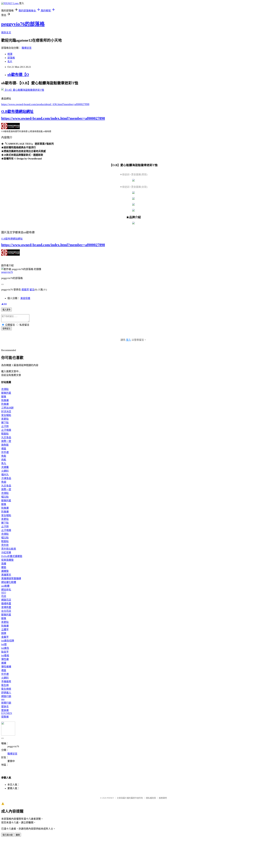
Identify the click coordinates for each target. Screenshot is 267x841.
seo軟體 (5, 586)
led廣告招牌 (7, 640)
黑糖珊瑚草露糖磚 (11, 578)
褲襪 (3, 663)
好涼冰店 (6, 411)
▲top (4, 303)
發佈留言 (6, 328)
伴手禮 (5, 452)
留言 (32, 289)
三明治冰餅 (7, 407)
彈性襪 (5, 659)
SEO (3, 592)
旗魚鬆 (5, 445)
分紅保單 (6, 552)
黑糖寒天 (6, 574)
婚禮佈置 (6, 603)
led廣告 (5, 648)
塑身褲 (5, 710)
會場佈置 (6, 607)
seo (2, 699)
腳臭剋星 (6, 393)
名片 (9, 61)
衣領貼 (5, 389)
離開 (18, 835)
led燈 (4, 644)
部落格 (11, 57)
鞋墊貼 (5, 433)
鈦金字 (5, 651)
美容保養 (25, 298)
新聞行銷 (6, 703)
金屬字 (5, 637)
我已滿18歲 (7, 835)
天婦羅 (5, 467)
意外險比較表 (8, 548)
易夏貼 (5, 419)
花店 (3, 596)
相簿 (9, 54)
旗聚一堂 (6, 441)
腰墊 (3, 567)
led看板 (5, 655)
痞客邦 (25, 289)
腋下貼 (5, 422)
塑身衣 (5, 706)
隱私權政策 (151, 798)
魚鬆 (3, 456)
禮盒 (3, 448)
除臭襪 (5, 400)
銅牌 (3, 633)
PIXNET (110, 798)
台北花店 (6, 611)
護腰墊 (5, 571)
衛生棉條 (6, 689)
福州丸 (5, 474)
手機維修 (6, 681)
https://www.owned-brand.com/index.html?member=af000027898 (53, 118)
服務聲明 (163, 798)
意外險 (5, 545)
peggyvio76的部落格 (23, 24)
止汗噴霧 (6, 430)
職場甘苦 (27, 48)
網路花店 (6, 600)
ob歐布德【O (18, 75)
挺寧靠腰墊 (7, 560)
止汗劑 (5, 426)
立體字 (5, 629)
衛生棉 (5, 685)
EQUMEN (6, 713)
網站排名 (6, 589)
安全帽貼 (6, 415)
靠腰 (3, 563)
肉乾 (3, 459)
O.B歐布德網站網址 (17, 111)
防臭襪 (5, 404)
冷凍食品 (6, 478)
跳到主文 (6, 32)
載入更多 (6, 310)
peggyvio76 (7, 272)
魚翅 (3, 482)
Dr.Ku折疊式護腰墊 (11, 556)
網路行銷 (6, 696)
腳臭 (3, 396)
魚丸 (3, 463)
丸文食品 (6, 437)
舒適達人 (6, 692)
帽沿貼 (5, 497)
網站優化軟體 (8, 582)
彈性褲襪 (6, 666)
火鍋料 (5, 471)
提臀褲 (5, 716)
